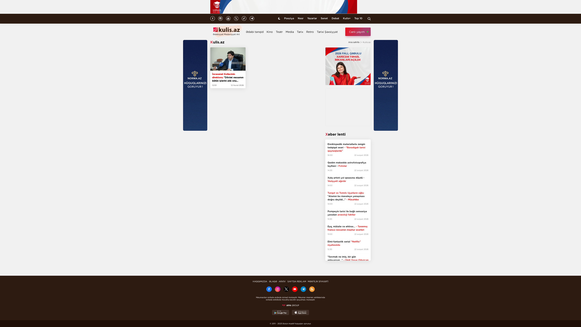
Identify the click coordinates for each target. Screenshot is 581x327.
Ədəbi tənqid (255, 31)
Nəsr (301, 18)
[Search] (369, 18)
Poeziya (289, 18)
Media (290, 31)
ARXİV (282, 281)
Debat (335, 18)
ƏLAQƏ (273, 281)
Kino (270, 31)
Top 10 (358, 18)
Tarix (300, 31)
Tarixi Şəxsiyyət (327, 31)
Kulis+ (347, 18)
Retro (310, 31)
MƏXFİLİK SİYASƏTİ (318, 281)
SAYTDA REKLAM (296, 281)
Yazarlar (312, 18)
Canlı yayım (357, 31)
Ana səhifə (353, 42)
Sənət (324, 18)
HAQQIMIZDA (260, 281)
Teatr (279, 31)
